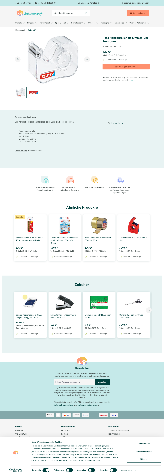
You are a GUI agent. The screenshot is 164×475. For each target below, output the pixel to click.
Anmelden (102, 382)
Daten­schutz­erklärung (68, 460)
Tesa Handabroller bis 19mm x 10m (133, 238)
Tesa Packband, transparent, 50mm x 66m (98, 238)
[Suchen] (86, 13)
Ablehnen (144, 459)
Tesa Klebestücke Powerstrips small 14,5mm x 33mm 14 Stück (64, 240)
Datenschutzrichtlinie (63, 405)
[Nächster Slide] (149, 310)
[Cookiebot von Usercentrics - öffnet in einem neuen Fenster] (15, 470)
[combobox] (68, 13)
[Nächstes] (147, 3)
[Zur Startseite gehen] (30, 13)
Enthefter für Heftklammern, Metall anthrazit (63, 316)
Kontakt (64, 434)
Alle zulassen (144, 443)
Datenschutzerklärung (92, 390)
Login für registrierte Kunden (126, 66)
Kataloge (19, 430)
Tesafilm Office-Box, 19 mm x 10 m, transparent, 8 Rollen (29, 238)
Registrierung (114, 434)
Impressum (95, 460)
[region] (53, 65)
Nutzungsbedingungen (88, 405)
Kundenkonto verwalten (118, 430)
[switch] (69, 470)
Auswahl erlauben (144, 451)
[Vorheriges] (16, 3)
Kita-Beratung (21, 434)
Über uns (65, 430)
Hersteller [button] (116, 123)
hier (131, 80)
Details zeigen (127, 470)
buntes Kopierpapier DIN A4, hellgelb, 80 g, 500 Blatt (29, 316)
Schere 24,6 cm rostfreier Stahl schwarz (131, 316)
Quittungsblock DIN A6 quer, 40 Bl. (98, 316)
